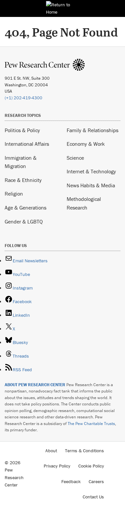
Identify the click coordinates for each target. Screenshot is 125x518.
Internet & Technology (91, 171)
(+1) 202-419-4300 (23, 98)
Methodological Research (84, 203)
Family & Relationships (92, 130)
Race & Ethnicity (23, 180)
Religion (14, 193)
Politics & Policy (22, 130)
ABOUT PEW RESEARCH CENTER (35, 385)
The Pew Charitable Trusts (91, 423)
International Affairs (27, 143)
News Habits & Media (91, 185)
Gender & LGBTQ (24, 221)
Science (75, 157)
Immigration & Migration (21, 162)
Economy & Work (86, 143)
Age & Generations (25, 207)
